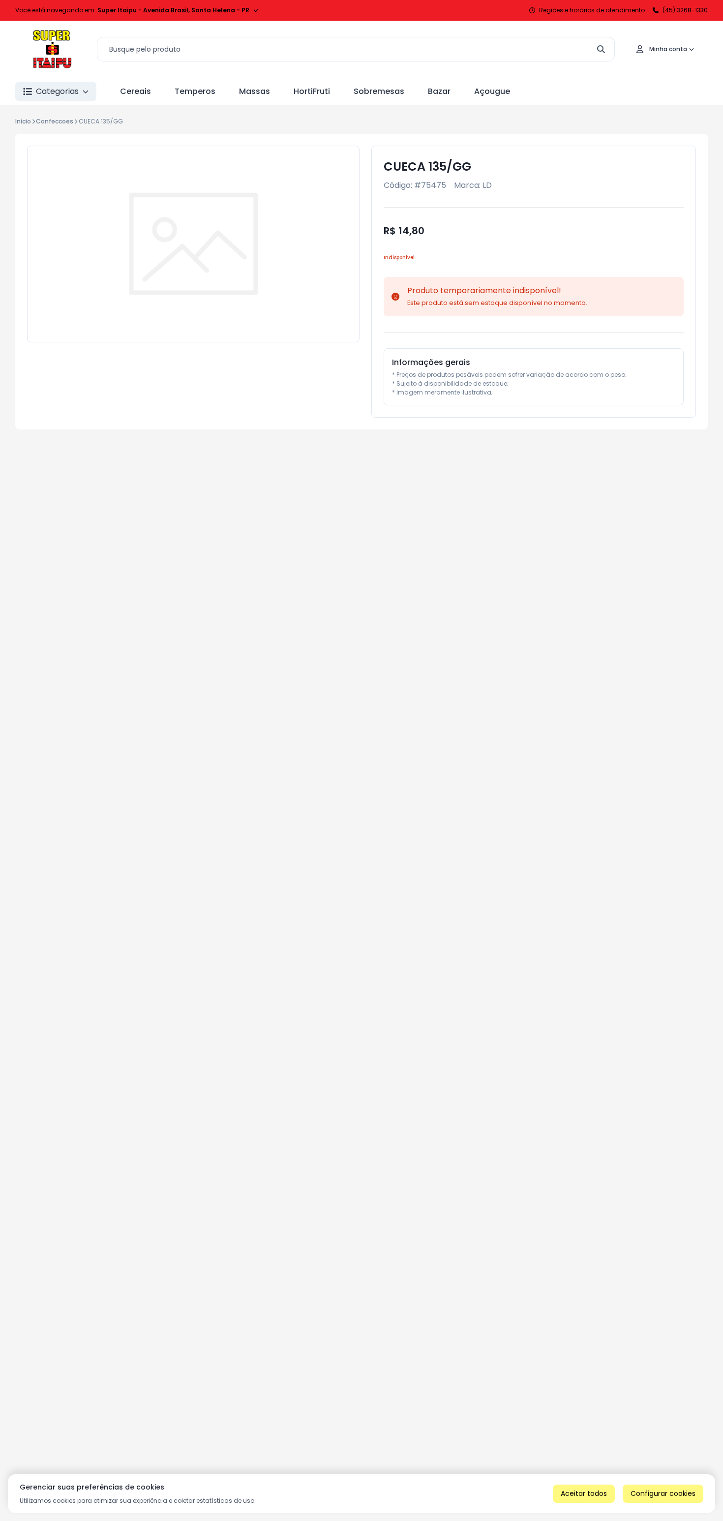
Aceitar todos (584, 1493)
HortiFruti (312, 91)
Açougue (492, 91)
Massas (254, 91)
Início (23, 121)
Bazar (439, 91)
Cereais (135, 91)
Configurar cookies (663, 1493)
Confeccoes (54, 121)
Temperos (195, 91)
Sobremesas (379, 91)
